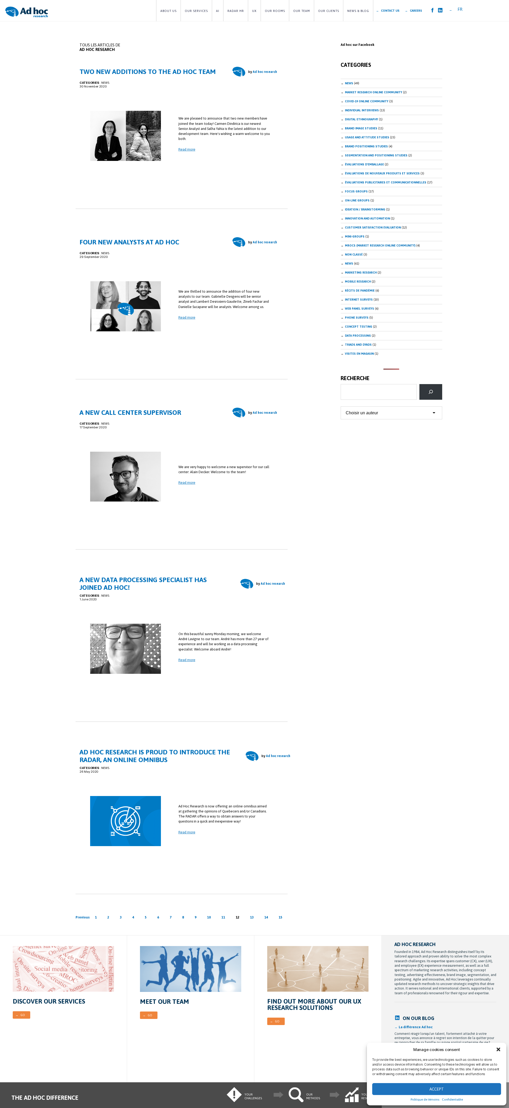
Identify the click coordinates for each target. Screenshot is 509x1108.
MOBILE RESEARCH (358, 281)
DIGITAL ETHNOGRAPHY (361, 119)
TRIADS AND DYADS (358, 344)
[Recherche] (430, 391)
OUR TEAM (301, 10)
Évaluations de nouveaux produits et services (382, 173)
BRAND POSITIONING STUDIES (366, 146)
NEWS (105, 82)
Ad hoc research (265, 72)
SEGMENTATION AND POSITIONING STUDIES (376, 155)
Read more (186, 149)
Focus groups (356, 191)
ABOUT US (168, 10)
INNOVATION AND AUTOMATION (367, 218)
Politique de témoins (425, 1099)
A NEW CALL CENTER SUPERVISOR (130, 412)
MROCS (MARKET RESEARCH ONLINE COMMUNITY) (380, 245)
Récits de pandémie (360, 290)
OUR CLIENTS (328, 10)
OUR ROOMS (275, 10)
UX (254, 10)
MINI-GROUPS (355, 236)
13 (252, 917)
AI (217, 10)
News (349, 83)
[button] (498, 1049)
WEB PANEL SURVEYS (359, 308)
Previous (83, 917)
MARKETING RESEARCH (361, 272)
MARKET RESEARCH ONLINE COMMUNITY (373, 92)
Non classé (354, 254)
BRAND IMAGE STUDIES (361, 128)
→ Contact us (388, 10)
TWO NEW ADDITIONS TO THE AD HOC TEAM (148, 71)
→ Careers (413, 10)
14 (266, 917)
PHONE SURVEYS (356, 317)
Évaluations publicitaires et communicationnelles (385, 182)
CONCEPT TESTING (358, 326)
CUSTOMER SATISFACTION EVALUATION (373, 227)
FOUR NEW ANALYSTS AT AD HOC (129, 242)
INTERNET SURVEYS (359, 299)
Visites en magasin (359, 353)
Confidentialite (452, 1099)
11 (223, 917)
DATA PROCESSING (358, 335)
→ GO (20, 1015)
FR (460, 9)
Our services (196, 10)
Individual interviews (362, 110)
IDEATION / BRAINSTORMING (365, 209)
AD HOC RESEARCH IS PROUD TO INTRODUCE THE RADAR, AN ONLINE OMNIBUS (155, 755)
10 (209, 917)
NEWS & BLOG (358, 10)
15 (280, 917)
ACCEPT (436, 1089)
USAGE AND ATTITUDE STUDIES (367, 137)
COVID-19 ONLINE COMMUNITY (366, 101)
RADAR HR (235, 10)
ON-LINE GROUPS (357, 200)
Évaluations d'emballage (364, 164)
